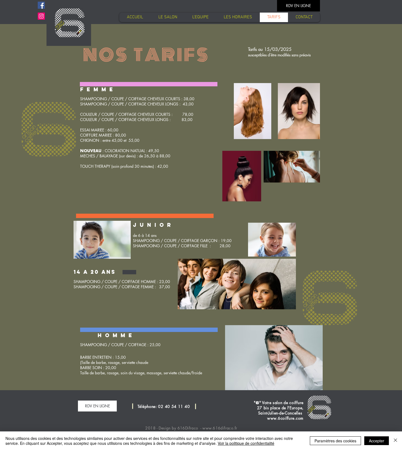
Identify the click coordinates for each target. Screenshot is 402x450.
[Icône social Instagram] (41, 16)
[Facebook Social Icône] (41, 5)
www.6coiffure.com (285, 418)
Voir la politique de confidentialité (246, 443)
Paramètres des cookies (335, 440)
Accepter (376, 440)
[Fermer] (395, 441)
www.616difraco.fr (219, 428)
